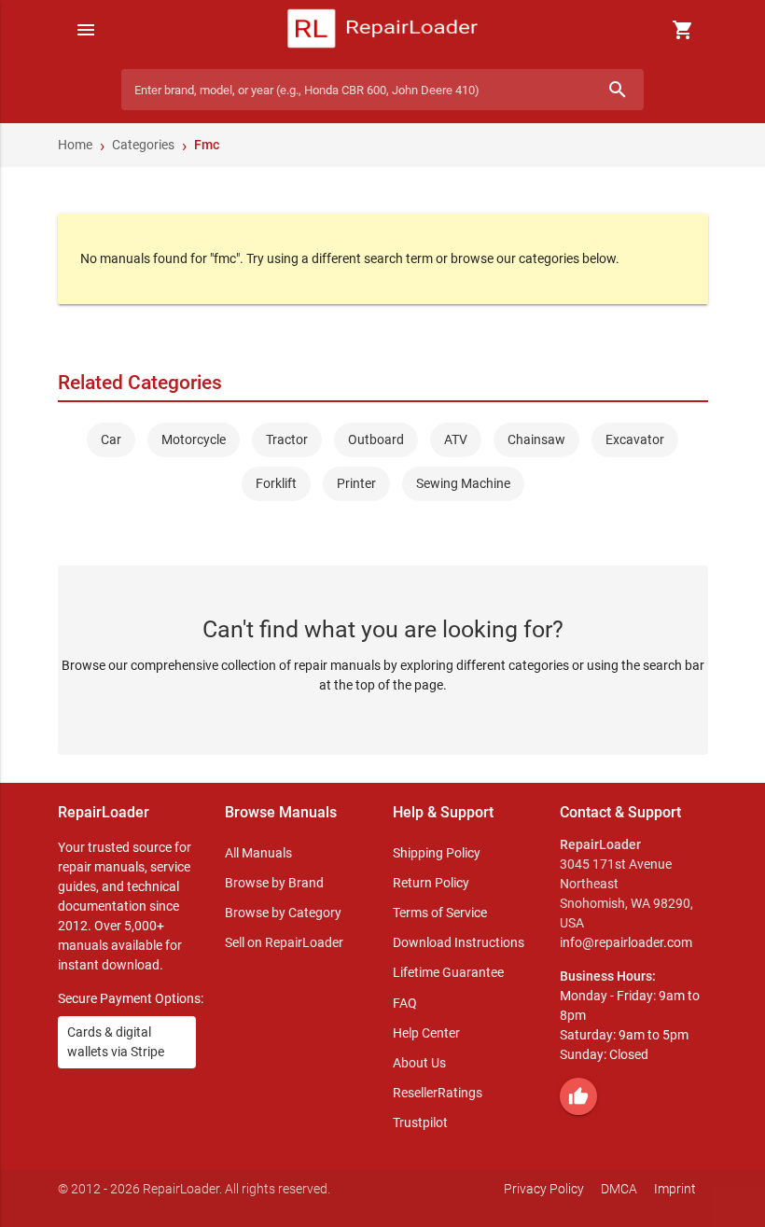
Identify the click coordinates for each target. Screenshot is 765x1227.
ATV (455, 439)
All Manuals (258, 852)
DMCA (619, 1188)
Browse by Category (283, 912)
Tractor (287, 439)
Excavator (634, 439)
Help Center (426, 1032)
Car (111, 439)
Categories (143, 144)
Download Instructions (458, 942)
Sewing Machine (463, 483)
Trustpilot (420, 1122)
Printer (356, 483)
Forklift (276, 483)
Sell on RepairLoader (284, 942)
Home (75, 144)
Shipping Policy (436, 852)
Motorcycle (193, 439)
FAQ (405, 1003)
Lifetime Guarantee (448, 972)
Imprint (675, 1188)
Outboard (376, 439)
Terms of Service (440, 912)
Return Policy (431, 882)
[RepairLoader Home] (383, 30)
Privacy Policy (544, 1188)
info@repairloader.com (626, 942)
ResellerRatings (437, 1092)
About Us (419, 1062)
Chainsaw (536, 439)
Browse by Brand (274, 882)
